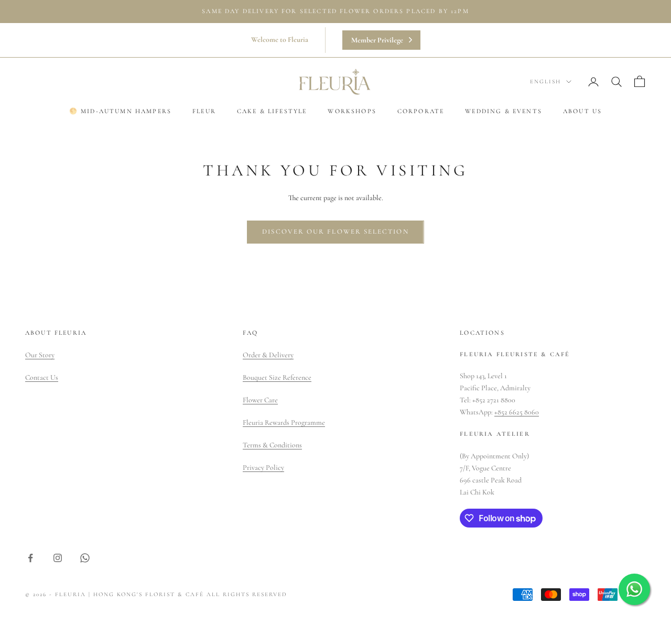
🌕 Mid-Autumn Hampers (120, 111)
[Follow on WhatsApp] (85, 558)
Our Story (40, 354)
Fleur (204, 111)
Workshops (352, 111)
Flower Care (260, 400)
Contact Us (41, 377)
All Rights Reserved (247, 594)
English (545, 81)
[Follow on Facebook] (30, 558)
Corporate (420, 111)
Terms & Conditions (272, 445)
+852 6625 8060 (516, 412)
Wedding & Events (503, 111)
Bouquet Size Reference (277, 377)
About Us (582, 111)
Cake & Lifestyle (272, 111)
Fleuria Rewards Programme (284, 422)
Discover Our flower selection (335, 231)
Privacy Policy (263, 467)
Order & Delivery (268, 354)
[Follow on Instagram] (57, 558)
